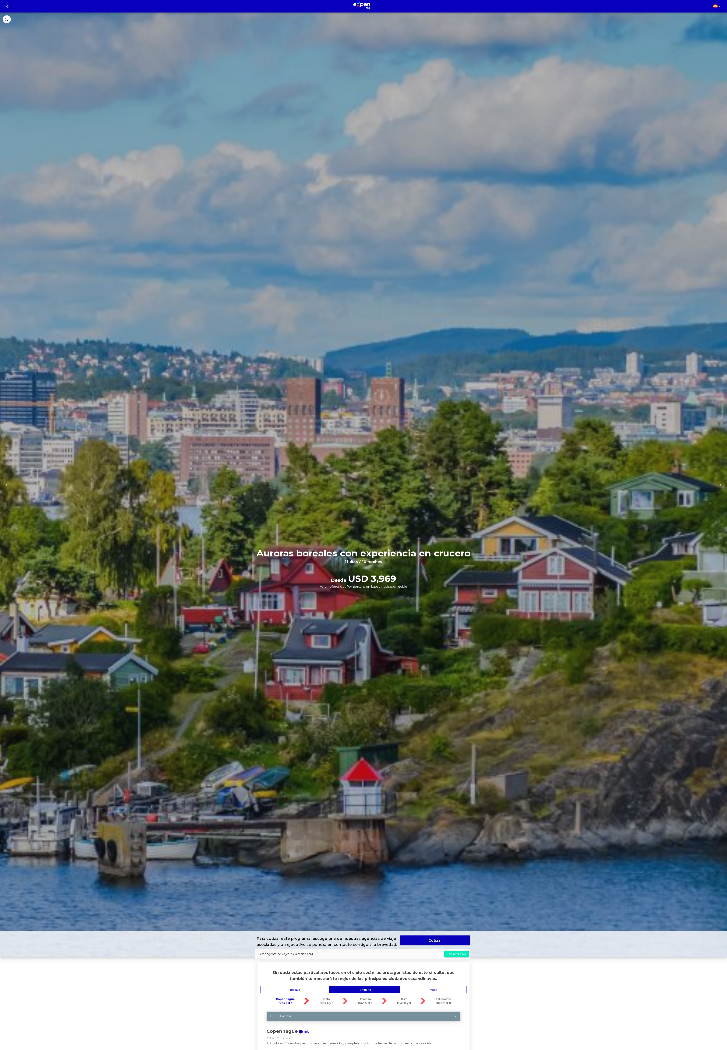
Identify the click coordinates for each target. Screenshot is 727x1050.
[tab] (295, 989)
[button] (363, 1016)
